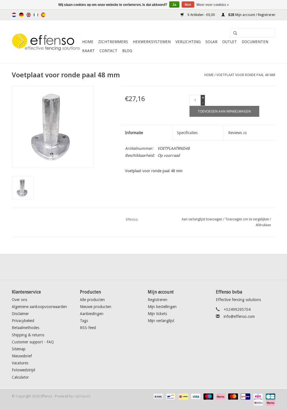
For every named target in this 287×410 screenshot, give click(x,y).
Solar (211, 41)
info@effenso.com (239, 316)
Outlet (229, 41)
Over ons (19, 299)
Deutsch (21, 15)
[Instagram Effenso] (163, 266)
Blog (127, 50)
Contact (108, 50)
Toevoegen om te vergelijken (247, 219)
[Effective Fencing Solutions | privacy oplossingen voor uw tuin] (46, 42)
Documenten (255, 41)
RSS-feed (88, 327)
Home (87, 41)
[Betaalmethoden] (157, 396)
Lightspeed (82, 396)
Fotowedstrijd (23, 370)
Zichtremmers (113, 41)
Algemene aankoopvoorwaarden (39, 306)
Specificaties (187, 133)
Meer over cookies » (212, 5)
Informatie (134, 133)
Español (43, 15)
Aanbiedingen (91, 313)
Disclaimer (20, 313)
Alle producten (92, 299)
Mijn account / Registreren (251, 15)
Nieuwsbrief (22, 356)
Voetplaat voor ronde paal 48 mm (245, 75)
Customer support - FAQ (33, 342)
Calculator (20, 377)
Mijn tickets (157, 313)
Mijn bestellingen (162, 306)
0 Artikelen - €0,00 (201, 15)
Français (36, 15)
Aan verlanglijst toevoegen (202, 219)
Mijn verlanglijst (161, 320)
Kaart (88, 50)
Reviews (237, 133)
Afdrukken (263, 225)
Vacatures (20, 363)
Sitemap (19, 349)
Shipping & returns (28, 335)
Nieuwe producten (95, 306)
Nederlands (14, 15)
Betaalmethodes (25, 327)
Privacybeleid (23, 320)
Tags (84, 320)
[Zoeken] (233, 33)
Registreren (157, 299)
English (28, 15)
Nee (188, 5)
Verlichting (188, 41)
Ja (174, 5)
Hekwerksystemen (152, 41)
